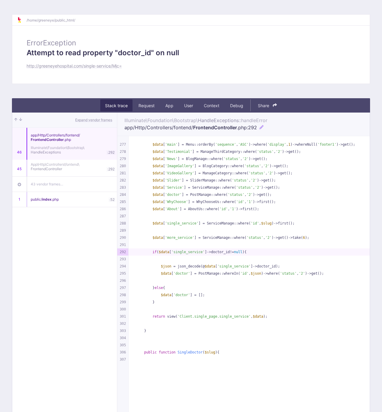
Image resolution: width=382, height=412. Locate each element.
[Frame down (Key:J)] (20, 120)
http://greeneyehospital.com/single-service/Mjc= (74, 65)
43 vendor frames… (47, 184)
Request (146, 105)
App (169, 105)
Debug (236, 105)
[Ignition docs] (22, 20)
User (188, 105)
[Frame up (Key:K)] (16, 120)
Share (264, 105)
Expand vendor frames (93, 120)
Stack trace (116, 105)
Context (211, 105)
